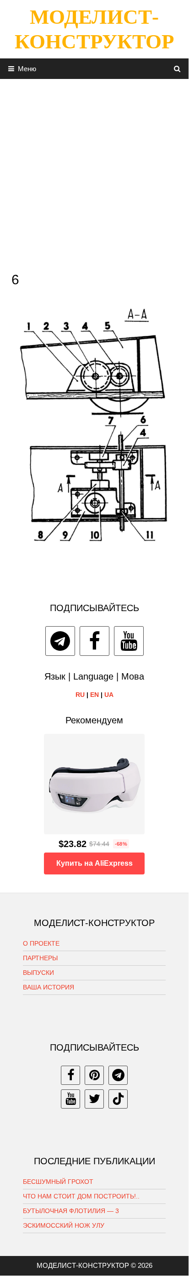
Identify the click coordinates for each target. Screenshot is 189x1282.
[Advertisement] (94, 173)
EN (94, 694)
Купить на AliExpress (94, 863)
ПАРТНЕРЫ (40, 958)
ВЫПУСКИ (38, 972)
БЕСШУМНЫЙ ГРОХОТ (58, 1181)
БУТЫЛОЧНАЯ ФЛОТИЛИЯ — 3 (71, 1210)
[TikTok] (118, 1099)
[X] (94, 1099)
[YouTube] (129, 641)
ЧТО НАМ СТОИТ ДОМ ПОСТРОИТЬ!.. (81, 1196)
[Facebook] (94, 641)
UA (108, 694)
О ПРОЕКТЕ (41, 943)
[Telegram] (60, 641)
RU (80, 694)
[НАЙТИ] (177, 68)
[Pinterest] (94, 1075)
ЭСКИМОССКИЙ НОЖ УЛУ (63, 1225)
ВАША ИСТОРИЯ (48, 987)
